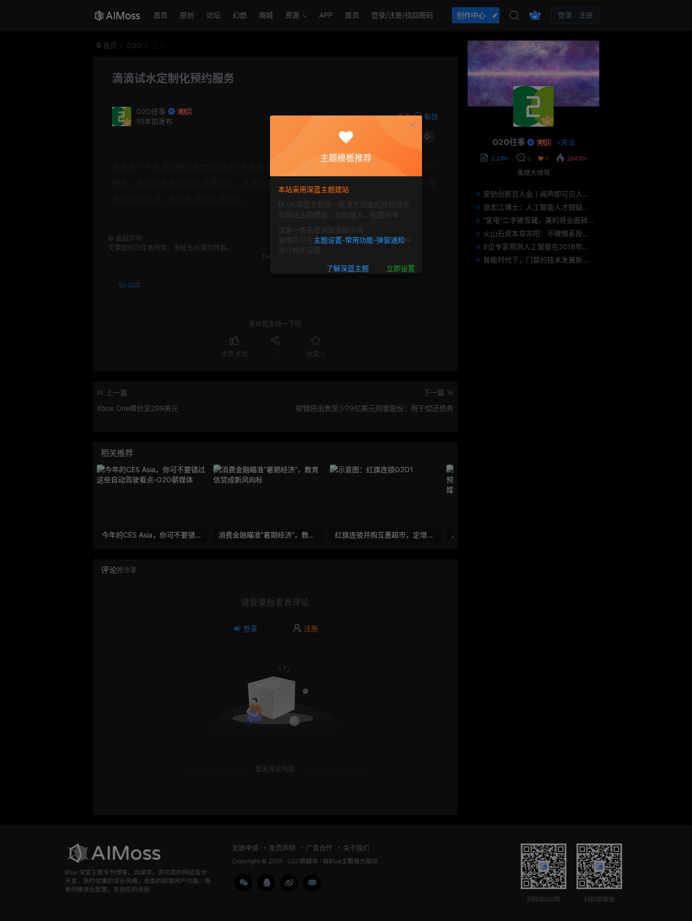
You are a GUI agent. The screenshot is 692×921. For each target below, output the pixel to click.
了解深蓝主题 (347, 268)
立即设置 (401, 268)
